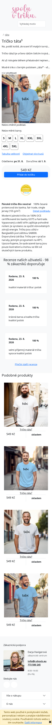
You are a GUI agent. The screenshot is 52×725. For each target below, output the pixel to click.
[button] (33, 154)
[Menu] (11, 24)
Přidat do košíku (26, 174)
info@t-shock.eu (37, 661)
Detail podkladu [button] (41, 211)
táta (7, 34)
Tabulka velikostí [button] (11, 153)
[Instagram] (7, 685)
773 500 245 (34, 664)
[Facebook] (14, 685)
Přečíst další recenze (26, 364)
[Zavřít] (50, 722)
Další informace (33, 722)
